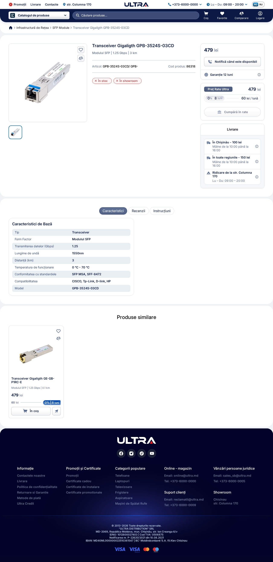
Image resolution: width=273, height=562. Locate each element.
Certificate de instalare (82, 487)
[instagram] (131, 453)
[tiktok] (141, 453)
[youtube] (152, 453)
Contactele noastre (31, 475)
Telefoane (122, 475)
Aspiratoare (123, 498)
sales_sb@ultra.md (237, 475)
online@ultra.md (186, 475)
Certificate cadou (78, 481)
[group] (113, 211)
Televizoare (123, 487)
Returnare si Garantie (32, 492)
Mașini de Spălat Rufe (131, 503)
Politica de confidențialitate (37, 487)
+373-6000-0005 (232, 481)
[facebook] (121, 453)
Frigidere (121, 492)
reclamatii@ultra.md (189, 499)
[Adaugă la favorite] (80, 49)
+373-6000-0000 (183, 481)
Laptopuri (122, 481)
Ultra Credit (25, 503)
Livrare (22, 481)
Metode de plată (29, 498)
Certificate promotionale (84, 492)
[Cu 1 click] (56, 411)
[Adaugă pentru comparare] (80, 58)
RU (261, 4)
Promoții (72, 475)
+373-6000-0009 (183, 505)
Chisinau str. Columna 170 (225, 501)
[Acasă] (136, 4)
